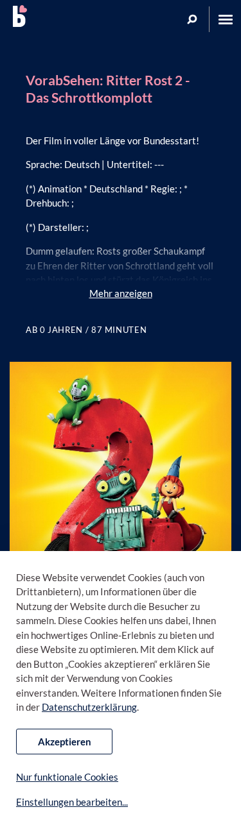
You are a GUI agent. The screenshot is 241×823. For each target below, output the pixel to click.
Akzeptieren (64, 741)
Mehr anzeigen (120, 293)
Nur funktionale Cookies (67, 777)
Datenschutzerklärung (89, 707)
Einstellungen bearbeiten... (72, 802)
